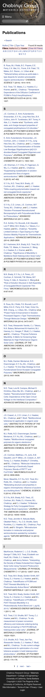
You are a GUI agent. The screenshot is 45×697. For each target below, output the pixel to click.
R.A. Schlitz (9, 223)
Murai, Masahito (10, 479)
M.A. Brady (25, 183)
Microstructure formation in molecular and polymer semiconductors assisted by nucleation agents (20, 531)
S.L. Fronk (21, 68)
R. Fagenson (30, 165)
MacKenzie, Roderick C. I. (15, 551)
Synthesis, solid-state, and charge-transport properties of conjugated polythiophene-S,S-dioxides (21, 125)
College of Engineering (28, 675)
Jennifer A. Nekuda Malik (24, 518)
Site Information (9, 687)
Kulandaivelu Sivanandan (22, 137)
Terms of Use (23, 687)
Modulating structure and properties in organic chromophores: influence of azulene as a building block (22, 487)
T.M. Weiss (26, 277)
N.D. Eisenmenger (21, 433)
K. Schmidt (16, 277)
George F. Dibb (10, 554)
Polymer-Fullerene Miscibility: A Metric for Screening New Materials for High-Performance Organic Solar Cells (20, 338)
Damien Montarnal (21, 361)
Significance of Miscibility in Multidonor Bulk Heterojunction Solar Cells (22, 254)
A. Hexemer (24, 247)
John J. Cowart (18, 140)
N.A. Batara (9, 328)
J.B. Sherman (9, 165)
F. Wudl (25, 331)
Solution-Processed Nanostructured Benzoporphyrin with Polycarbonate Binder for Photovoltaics (22, 213)
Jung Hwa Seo (28, 116)
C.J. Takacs (30, 226)
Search (9, 40)
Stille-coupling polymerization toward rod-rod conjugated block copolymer (22, 190)
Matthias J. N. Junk (24, 454)
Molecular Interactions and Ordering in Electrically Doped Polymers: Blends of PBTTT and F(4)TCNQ (22, 467)
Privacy (33, 687)
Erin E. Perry (14, 307)
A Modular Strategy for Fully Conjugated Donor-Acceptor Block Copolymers (20, 506)
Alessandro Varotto (21, 325)
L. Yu (19, 521)
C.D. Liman (16, 204)
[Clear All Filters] (35, 48)
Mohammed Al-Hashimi (25, 328)
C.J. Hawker (28, 86)
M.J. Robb (15, 65)
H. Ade (13, 280)
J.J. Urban (25, 71)
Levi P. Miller (9, 226)
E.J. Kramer (20, 250)
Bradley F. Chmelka (29, 460)
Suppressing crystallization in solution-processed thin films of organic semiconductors (20, 173)
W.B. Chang (9, 309)
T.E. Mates (17, 86)
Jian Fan (28, 639)
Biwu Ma (16, 391)
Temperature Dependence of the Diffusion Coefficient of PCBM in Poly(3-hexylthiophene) (22, 92)
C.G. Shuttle (27, 521)
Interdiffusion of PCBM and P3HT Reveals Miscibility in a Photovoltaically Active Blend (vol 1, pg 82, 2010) (22, 604)
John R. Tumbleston (19, 119)
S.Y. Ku (18, 116)
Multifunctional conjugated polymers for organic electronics (19, 441)
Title (11, 45)
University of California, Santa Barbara (22, 678)
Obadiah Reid (10, 521)
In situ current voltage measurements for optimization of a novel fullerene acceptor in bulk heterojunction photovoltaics (21, 649)
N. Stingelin (18, 527)
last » (29, 666)
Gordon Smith (29, 575)
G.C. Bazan (15, 71)
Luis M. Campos (20, 388)
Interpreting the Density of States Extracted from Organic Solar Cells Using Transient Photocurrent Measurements (22, 564)
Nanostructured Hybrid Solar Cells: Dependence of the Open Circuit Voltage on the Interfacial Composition (20, 396)
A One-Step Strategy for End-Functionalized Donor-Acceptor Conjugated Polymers (22, 369)
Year (22, 45)
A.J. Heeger (16, 331)
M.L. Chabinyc (21, 89)
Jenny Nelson (22, 560)
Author (5, 45)
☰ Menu (7, 16)
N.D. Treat (8, 86)
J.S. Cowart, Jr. (10, 415)
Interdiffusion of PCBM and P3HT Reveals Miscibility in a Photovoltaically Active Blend (20, 584)
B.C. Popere (26, 65)
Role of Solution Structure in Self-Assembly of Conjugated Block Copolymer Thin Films (22, 285)
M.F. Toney (33, 119)
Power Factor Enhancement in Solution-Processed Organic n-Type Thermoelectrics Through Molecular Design (22, 315)
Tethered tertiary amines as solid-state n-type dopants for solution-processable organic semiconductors (21, 77)
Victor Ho (34, 307)
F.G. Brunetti (20, 223)
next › (22, 666)
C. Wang (33, 247)
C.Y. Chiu (20, 165)
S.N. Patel (31, 68)
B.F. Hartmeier (10, 244)
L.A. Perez (25, 274)
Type (18, 45)
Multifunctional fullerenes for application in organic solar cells (22, 421)
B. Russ (7, 65)
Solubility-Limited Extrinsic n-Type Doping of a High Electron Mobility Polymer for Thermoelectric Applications (22, 233)
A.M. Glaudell (32, 223)
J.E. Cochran (9, 113)
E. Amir (19, 113)
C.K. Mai (12, 68)
